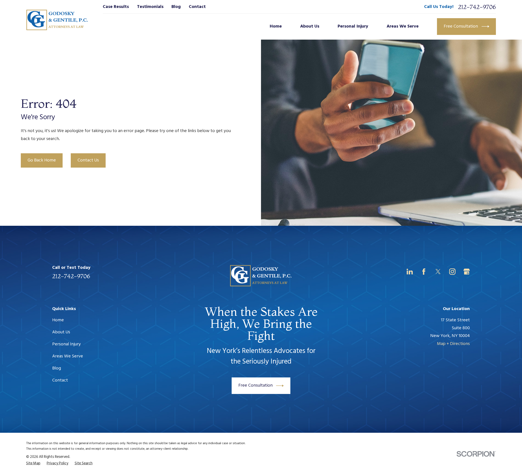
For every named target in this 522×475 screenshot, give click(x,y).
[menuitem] (33, 463)
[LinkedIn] (410, 271)
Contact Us (88, 160)
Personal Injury (66, 344)
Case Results (116, 6)
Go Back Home (42, 160)
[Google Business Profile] (466, 271)
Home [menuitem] (276, 26)
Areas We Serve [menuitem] (403, 26)
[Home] (57, 19)
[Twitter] (438, 271)
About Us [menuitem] (309, 26)
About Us (61, 332)
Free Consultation (461, 26)
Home (58, 320)
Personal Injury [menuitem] (353, 26)
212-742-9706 (477, 7)
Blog (176, 6)
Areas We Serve (67, 356)
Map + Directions (453, 343)
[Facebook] (424, 271)
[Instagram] (452, 271)
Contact (197, 6)
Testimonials (150, 6)
